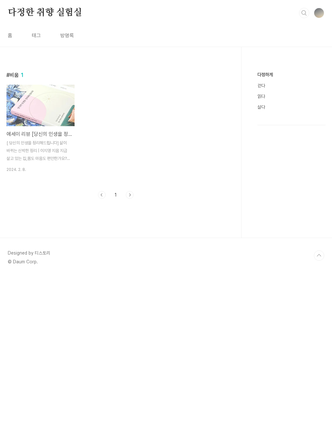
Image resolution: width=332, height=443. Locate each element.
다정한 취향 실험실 (45, 12)
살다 (261, 107)
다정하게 (265, 74)
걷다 (261, 85)
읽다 (261, 96)
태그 (36, 35)
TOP (319, 255)
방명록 (67, 35)
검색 (304, 13)
